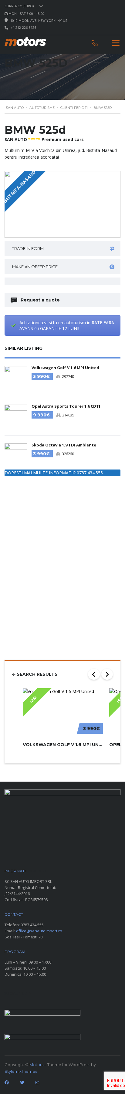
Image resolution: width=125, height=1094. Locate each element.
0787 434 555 (32, 924)
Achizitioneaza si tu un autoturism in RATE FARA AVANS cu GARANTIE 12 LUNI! (66, 325)
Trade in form (28, 248)
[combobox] (25, 6)
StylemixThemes (21, 1071)
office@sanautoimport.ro (39, 931)
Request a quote (40, 300)
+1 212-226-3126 (23, 27)
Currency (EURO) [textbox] (19, 6)
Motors (36, 1064)
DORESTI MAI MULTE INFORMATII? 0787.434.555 (54, 473)
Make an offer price (35, 266)
